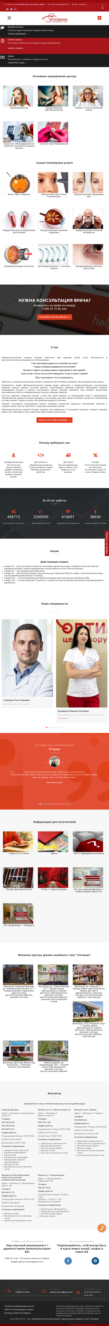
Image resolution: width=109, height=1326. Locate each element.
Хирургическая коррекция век (89, 195)
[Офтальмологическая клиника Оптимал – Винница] (54, 18)
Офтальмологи (9, 718)
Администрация (63, 707)
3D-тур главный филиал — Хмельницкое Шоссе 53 (89, 890)
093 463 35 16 (8, 1129)
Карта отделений (80, 4)
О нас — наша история (54, 889)
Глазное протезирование (54, 143)
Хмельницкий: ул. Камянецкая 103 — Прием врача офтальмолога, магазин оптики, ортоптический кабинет (54, 1066)
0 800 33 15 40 (51, 308)
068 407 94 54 (44, 1188)
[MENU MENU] (9, 18)
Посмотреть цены (16, 63)
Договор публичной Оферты (17, 1313)
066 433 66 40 (8, 1126)
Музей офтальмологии (19, 889)
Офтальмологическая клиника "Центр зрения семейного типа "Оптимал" (65, 1319)
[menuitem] (7, 9)
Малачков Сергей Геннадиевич (74, 700)
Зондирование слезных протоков (88, 267)
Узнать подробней (16, 34)
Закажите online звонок (53, 317)
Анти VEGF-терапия (19, 194)
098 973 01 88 (44, 1122)
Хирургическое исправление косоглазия (19, 231)
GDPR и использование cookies (18, 1309)
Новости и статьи (19, 853)
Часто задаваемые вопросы (88, 853)
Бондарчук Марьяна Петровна (19, 711)
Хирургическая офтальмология (54, 109)
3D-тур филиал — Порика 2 (19, 925)
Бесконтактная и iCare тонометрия (54, 195)
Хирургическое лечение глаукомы (53, 231)
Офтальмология (19, 108)
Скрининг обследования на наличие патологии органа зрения (19, 145)
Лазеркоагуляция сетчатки (19, 266)
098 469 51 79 (8, 1192)
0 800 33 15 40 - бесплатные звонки (32, 4)
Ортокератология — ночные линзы (54, 267)
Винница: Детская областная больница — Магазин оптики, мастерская (19, 1064)
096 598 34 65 (80, 1120)
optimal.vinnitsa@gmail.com (59, 4)
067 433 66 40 (8, 1122)
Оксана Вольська (54, 777)
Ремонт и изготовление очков (89, 109)
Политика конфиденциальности (19, 1306)
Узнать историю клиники (53, 420)
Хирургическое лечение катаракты (88, 231)
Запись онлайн (15, 48)
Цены (54, 853)
